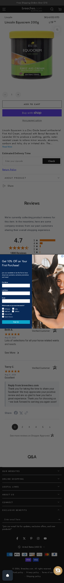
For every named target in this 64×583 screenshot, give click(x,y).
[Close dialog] (62, 256)
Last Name (5, 290)
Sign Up (16, 322)
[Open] (7, 575)
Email (3, 298)
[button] (57, 570)
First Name (5, 282)
